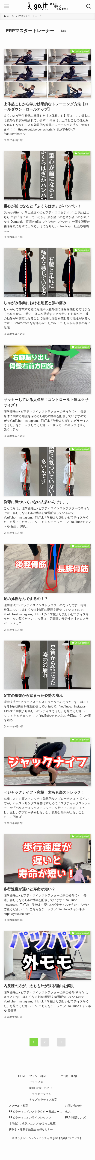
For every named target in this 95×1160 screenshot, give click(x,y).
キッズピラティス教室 (43, 1099)
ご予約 (64, 1076)
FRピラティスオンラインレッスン (30, 1117)
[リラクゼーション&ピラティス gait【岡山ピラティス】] (47, 6)
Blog (74, 1076)
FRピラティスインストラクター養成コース (35, 1111)
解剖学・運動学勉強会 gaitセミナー (31, 1129)
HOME (22, 1076)
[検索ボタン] (88, 6)
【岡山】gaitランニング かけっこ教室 (32, 1123)
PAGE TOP (87, 1121)
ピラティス (36, 1082)
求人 (68, 1111)
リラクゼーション (40, 1094)
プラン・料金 (37, 1076)
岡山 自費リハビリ (40, 1088)
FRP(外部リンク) (75, 1117)
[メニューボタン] (6, 6)
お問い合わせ (73, 1105)
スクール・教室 (18, 1105)
